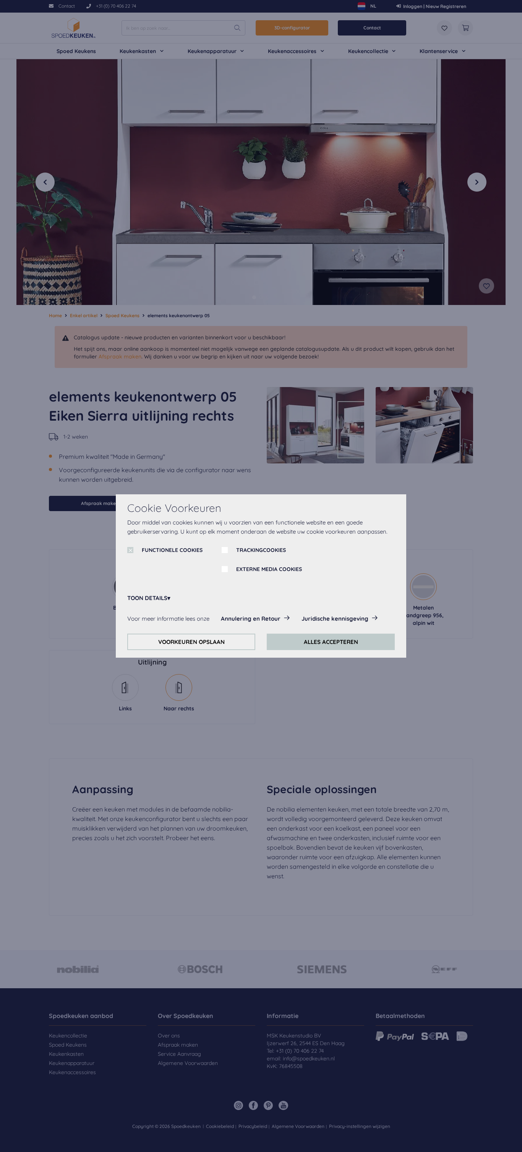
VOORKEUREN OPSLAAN (191, 641)
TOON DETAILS (147, 598)
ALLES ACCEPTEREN (331, 641)
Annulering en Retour (250, 618)
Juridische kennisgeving (335, 618)
